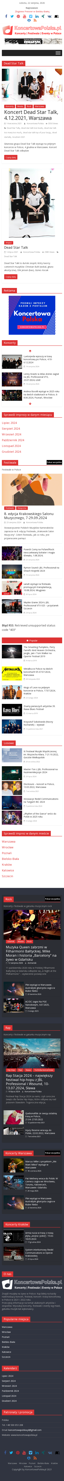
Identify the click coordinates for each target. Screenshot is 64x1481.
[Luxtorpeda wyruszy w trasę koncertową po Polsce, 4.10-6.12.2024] (12, 357)
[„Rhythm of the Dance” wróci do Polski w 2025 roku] (13, 813)
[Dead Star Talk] (32, 170)
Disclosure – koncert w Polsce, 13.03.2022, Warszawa (39, 786)
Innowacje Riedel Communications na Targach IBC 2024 (41, 800)
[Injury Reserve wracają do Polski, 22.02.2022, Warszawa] (14, 1128)
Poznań (7, 853)
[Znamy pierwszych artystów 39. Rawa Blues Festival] (13, 704)
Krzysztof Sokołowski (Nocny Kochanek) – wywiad (38, 723)
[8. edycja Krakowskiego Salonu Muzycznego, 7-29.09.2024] (32, 476)
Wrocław (7, 847)
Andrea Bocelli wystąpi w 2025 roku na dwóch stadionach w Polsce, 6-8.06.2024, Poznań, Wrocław (41, 394)
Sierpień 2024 (11, 428)
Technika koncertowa (43, 1070)
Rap (20, 1070)
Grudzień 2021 (18, 137)
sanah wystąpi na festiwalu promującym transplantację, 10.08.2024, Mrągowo (38, 587)
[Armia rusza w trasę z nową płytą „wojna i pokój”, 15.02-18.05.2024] (14, 1231)
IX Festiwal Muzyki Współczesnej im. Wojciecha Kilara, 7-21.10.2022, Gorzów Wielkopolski (41, 754)
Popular (33, 640)
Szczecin (7, 876)
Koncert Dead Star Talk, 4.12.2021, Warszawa (31, 115)
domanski (32, 963)
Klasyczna (22, 508)
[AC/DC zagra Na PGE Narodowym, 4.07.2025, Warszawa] (14, 1000)
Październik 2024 (13, 440)
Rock (29, 106)
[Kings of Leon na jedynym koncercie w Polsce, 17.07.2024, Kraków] (13, 686)
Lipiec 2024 (9, 423)
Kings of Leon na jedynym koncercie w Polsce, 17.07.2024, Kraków (40, 690)
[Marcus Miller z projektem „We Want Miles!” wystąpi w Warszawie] (14, 1159)
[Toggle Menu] (58, 53)
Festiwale (10, 508)
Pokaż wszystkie (54, 462)
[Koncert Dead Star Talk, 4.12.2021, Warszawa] (32, 71)
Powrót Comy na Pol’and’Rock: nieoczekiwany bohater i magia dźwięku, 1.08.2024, (39, 552)
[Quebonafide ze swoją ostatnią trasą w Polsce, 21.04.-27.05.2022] (14, 1111)
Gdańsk (10, 941)
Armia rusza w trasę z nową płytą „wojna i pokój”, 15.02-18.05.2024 (39, 1235)
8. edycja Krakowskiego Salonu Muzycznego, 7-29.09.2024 (29, 515)
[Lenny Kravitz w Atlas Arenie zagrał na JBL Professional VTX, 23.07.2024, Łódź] (12, 374)
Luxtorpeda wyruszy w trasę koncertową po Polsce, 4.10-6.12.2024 (38, 359)
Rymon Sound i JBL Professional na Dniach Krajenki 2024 (41, 569)
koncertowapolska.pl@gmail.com (24, 1429)
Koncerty (10, 106)
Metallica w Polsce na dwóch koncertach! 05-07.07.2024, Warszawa (38, 671)
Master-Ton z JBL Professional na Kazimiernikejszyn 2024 (41, 771)
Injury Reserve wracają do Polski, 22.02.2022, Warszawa (40, 1132)
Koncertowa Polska (35, 123)
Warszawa (39, 106)
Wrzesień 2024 (11, 434)
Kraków (7, 864)
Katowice (8, 870)
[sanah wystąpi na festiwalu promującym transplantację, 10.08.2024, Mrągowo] (12, 583)
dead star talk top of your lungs (37, 132)
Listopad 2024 (11, 446)
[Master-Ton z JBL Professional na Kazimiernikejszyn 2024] (13, 768)
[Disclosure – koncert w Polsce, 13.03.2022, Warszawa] (13, 783)
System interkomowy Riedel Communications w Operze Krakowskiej (39, 1252)
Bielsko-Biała (10, 859)
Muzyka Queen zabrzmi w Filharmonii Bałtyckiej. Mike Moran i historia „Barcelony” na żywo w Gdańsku (31, 953)
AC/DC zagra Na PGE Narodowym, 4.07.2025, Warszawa (37, 1004)
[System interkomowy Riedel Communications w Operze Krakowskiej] (14, 1248)
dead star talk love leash (32, 128)
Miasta (20, 106)
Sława (28, 1070)
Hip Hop (11, 1070)
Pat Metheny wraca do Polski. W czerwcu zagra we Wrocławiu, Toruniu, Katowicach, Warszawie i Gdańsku (41, 1183)
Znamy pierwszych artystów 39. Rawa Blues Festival (39, 708)
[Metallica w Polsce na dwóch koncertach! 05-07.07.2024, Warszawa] (13, 667)
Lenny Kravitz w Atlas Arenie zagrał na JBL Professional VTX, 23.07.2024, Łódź (41, 376)
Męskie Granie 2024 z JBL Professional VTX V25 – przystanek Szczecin (41, 605)
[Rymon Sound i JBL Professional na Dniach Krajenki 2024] (12, 567)
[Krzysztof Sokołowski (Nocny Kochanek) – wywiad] (13, 720)
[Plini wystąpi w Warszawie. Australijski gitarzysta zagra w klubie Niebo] (14, 983)
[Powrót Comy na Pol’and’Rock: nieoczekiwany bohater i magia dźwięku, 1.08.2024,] (12, 548)
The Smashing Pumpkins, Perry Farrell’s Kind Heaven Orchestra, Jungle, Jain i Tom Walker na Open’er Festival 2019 (40, 652)
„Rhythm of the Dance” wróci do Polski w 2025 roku (40, 815)
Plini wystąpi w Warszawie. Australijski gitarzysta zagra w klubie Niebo (40, 987)
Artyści (9, 242)
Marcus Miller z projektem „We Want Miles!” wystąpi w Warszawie (40, 1164)
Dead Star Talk (13, 128)
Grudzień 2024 (11, 451)
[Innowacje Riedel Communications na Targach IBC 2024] (13, 798)
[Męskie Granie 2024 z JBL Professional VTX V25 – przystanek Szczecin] (12, 601)
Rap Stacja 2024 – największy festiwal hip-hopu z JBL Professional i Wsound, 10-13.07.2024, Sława (29, 1081)
